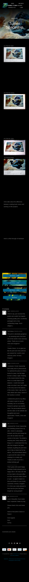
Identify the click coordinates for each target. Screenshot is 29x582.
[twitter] (11, 543)
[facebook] (9, 543)
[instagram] (14, 543)
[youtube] (17, 543)
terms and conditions (14, 555)
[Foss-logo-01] (9, 3)
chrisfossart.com (16, 553)
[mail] (19, 543)
